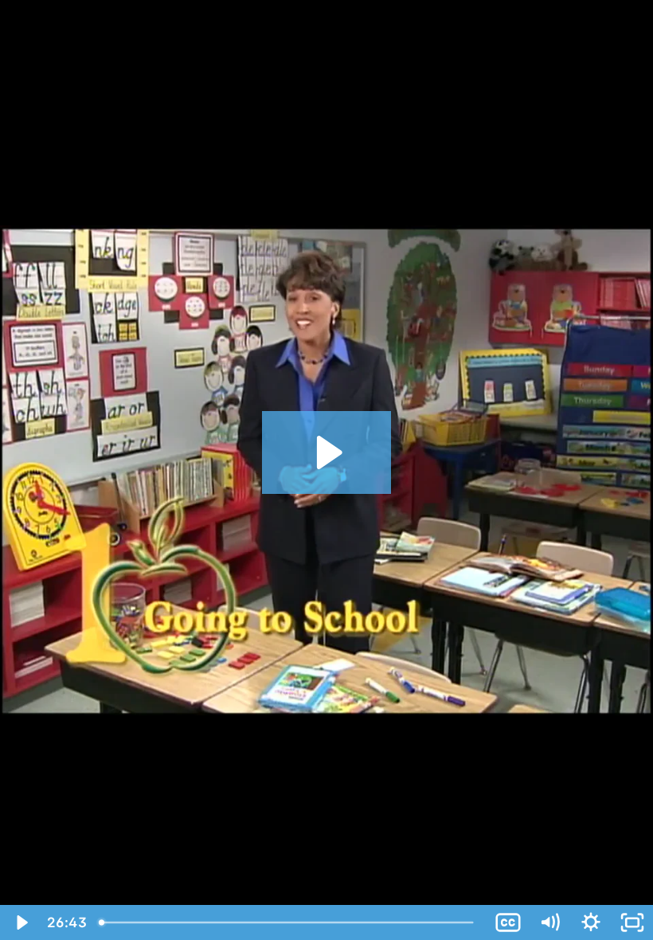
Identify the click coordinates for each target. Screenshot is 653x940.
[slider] (289, 922)
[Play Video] (20, 922)
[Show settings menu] (591, 922)
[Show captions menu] (508, 922)
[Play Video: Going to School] (327, 452)
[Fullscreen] (632, 922)
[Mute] (549, 922)
